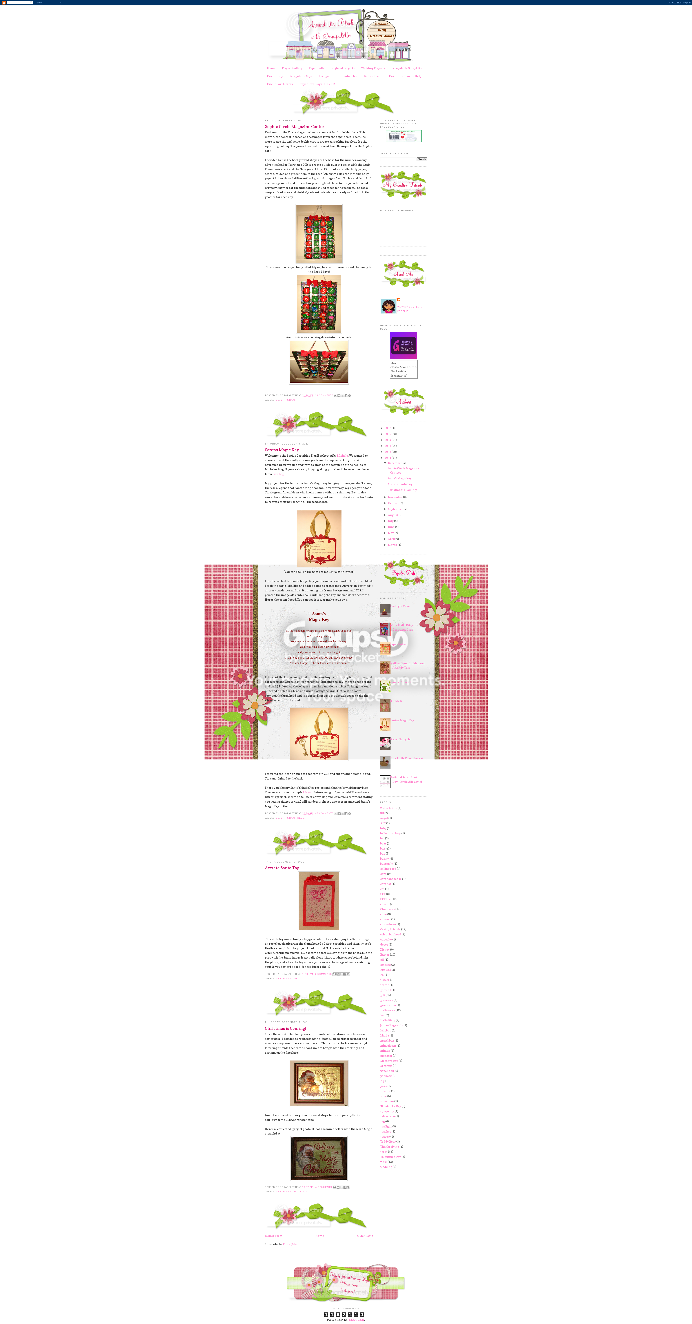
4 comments (323, 1187)
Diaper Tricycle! (400, 739)
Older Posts (365, 1236)
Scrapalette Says (300, 76)
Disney (385, 949)
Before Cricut (373, 76)
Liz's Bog (278, 474)
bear (383, 843)
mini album (388, 1045)
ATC (383, 823)
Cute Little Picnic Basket (406, 758)
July (391, 521)
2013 (388, 446)
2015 (388, 434)
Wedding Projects (373, 68)
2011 (388, 458)
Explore (385, 970)
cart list (385, 884)
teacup (385, 1136)
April (391, 539)
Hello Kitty (387, 1020)
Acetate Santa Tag (282, 867)
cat (382, 889)
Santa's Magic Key (282, 449)
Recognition (327, 76)
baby (383, 828)
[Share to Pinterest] (349, 395)
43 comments (324, 813)
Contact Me (349, 76)
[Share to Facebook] (346, 395)
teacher (385, 1131)
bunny (384, 858)
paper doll (387, 1071)
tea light (386, 1126)
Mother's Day (389, 1060)
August (393, 515)
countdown (388, 924)
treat (383, 1151)
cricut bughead (390, 934)
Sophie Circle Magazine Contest (295, 126)
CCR (383, 894)
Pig (382, 1081)
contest (385, 919)
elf (382, 959)
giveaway (386, 1000)
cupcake (386, 939)
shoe (383, 1096)
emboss (385, 964)
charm (384, 904)
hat (382, 1015)
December (395, 463)
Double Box (397, 701)
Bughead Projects (343, 68)
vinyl (306, 1191)
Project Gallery (292, 68)
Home (271, 68)
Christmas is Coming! (285, 1028)
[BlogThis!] (339, 395)
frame (384, 985)
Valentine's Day (390, 1156)
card (383, 874)
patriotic (386, 1076)
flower (384, 980)
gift (382, 995)
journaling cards (391, 1025)
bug (382, 853)
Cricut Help (275, 76)
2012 (388, 452)
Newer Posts (273, 1236)
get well (385, 990)
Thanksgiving (389, 1146)
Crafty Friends (390, 929)
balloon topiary (390, 833)
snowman (387, 1101)
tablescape (387, 1116)
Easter (384, 954)
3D (278, 400)
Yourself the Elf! (401, 682)
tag (294, 978)
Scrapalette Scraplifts (407, 68)
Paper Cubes (398, 644)
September (396, 509)
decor (301, 818)
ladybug (385, 1030)
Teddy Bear (388, 1141)
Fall (382, 975)
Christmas (288, 400)
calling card (388, 868)
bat (382, 838)
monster (386, 1055)
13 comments (324, 395)
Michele (342, 455)
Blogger (356, 1319)
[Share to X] (342, 395)
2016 (388, 428)
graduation (388, 1005)
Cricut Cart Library (280, 84)
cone (383, 914)
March (393, 544)
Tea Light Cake (400, 606)
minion (385, 1050)
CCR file (385, 899)
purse (384, 1086)
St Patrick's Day (390, 1106)
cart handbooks (391, 879)
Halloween (387, 1010)
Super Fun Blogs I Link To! (317, 84)
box (382, 848)
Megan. (308, 792)
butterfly (386, 863)
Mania (384, 1035)
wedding (386, 1167)
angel (384, 818)
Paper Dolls (316, 68)
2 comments (323, 974)
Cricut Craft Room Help (405, 76)
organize (386, 1066)
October (394, 503)
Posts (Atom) (291, 1244)
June (391, 527)
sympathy (387, 1111)
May (391, 533)
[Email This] (336, 395)
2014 (388, 440)
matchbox (387, 1040)
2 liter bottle (388, 808)
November (395, 497)
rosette (385, 1091)
